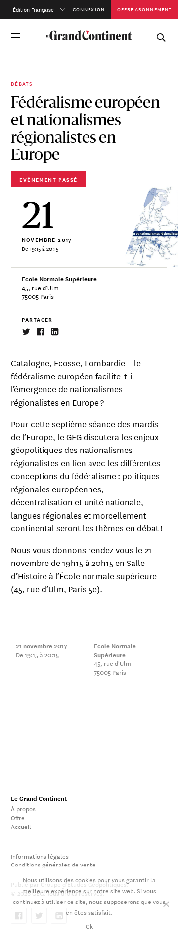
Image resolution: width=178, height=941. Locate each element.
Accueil (21, 826)
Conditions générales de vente (53, 864)
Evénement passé (48, 179)
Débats (22, 83)
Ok (89, 926)
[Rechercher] (160, 35)
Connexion (89, 9)
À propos (23, 808)
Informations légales (40, 856)
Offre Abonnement (144, 9)
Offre (18, 817)
